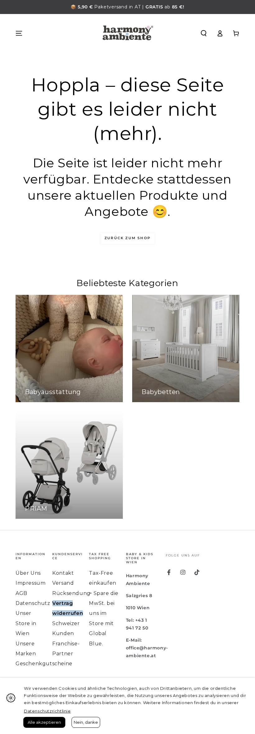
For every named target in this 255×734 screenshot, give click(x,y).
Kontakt (63, 573)
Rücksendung (71, 593)
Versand (63, 583)
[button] (204, 33)
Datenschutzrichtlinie (47, 710)
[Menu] (19, 33)
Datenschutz (33, 603)
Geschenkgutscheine (44, 664)
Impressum (30, 583)
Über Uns (28, 573)
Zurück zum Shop (127, 238)
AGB (21, 593)
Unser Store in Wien (26, 623)
